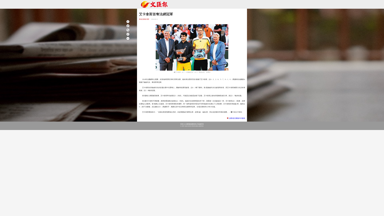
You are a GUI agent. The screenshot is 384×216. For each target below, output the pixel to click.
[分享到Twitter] (127, 25)
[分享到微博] (127, 34)
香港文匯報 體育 (144, 19)
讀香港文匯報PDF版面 (237, 118)
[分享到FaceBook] (127, 21)
